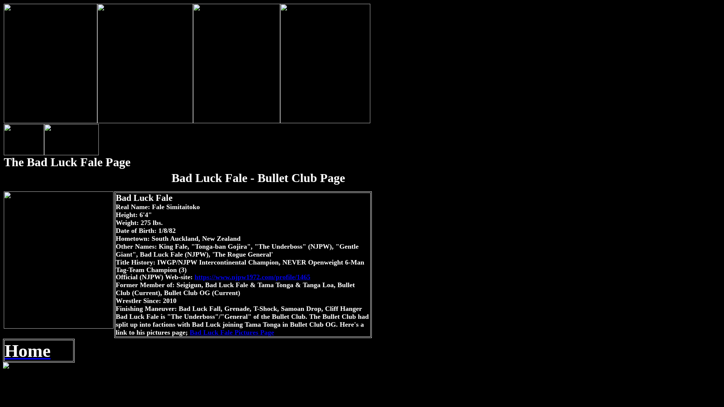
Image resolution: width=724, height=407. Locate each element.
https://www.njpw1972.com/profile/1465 (252, 277)
